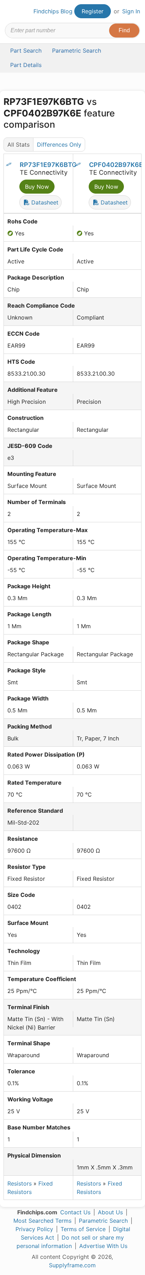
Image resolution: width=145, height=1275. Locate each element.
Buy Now (37, 186)
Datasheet (44, 202)
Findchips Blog (52, 11)
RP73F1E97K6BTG (48, 164)
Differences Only (59, 144)
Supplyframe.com (72, 1265)
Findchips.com (11, 12)
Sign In (131, 11)
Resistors (19, 1183)
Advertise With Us (103, 1245)
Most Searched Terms (42, 1220)
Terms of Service (83, 1229)
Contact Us (75, 1212)
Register (92, 11)
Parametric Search (103, 1220)
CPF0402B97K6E (116, 164)
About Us (110, 1212)
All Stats (18, 144)
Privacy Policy (34, 1229)
